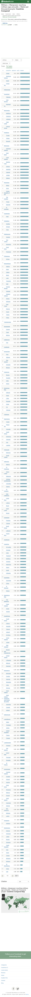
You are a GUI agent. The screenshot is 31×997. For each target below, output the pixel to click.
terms (27, 994)
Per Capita (9, 66)
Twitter (17, 989)
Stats (14, 13)
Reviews (3, 972)
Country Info (8, 13)
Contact (3, 980)
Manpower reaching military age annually (11, 15)
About (2, 975)
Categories (4, 965)
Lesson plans (4, 970)
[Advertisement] (15, 41)
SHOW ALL (5, 23)
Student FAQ (4, 978)
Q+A (16, 24)
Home (2, 13)
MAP (10, 24)
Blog (2, 983)
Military (18, 13)
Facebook (13, 989)
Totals (3, 66)
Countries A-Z (4, 967)
